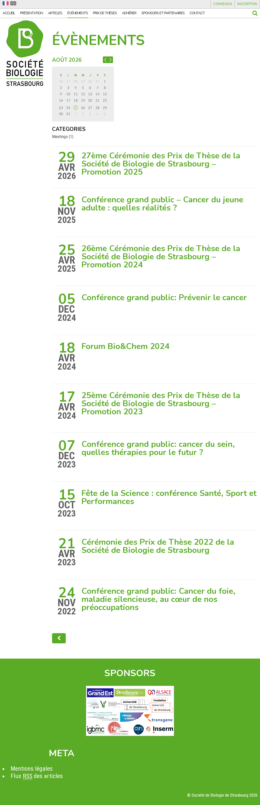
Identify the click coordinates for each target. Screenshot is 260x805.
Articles (55, 13)
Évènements (77, 13)
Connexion (222, 4)
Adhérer (129, 13)
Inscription (247, 4)
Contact (197, 13)
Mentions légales (32, 768)
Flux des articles (37, 776)
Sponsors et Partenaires (163, 13)
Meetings (60, 136)
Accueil (9, 13)
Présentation (31, 13)
